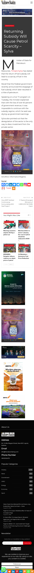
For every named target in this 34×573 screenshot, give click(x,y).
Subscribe (27, 543)
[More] (13, 188)
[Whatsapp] (21, 184)
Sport (3, 493)
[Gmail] (3, 188)
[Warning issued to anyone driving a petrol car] (9, 224)
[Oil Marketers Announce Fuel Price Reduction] (24, 248)
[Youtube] (29, 184)
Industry (3, 469)
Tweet (8, 188)
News (3, 473)
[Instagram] (25, 184)
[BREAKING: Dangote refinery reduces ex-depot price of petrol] (9, 248)
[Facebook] (3, 184)
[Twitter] (7, 184)
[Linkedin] (10, 184)
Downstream (9, 25)
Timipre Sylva (17, 71)
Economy (4, 489)
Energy (3, 485)
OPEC (3, 481)
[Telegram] (18, 184)
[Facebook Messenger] (14, 184)
